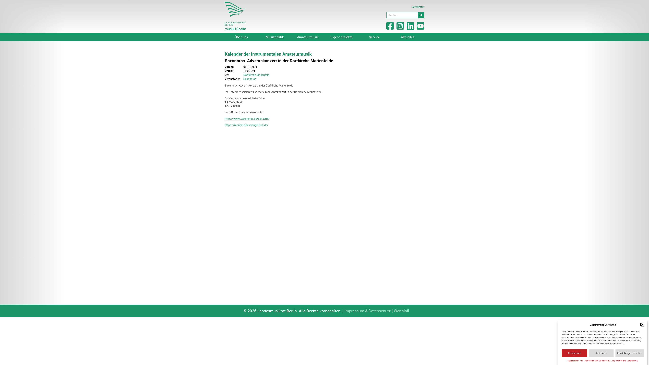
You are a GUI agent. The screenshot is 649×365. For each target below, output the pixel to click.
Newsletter (417, 7)
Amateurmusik (308, 37)
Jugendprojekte (341, 37)
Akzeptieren (574, 353)
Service (374, 37)
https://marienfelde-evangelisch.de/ (246, 125)
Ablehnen (601, 353)
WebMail (401, 310)
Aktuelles (407, 37)
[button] (642, 324)
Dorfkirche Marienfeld (256, 75)
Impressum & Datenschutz (367, 310)
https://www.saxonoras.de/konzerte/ (247, 118)
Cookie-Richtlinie (575, 360)
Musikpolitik (275, 37)
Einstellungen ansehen (629, 353)
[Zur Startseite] (235, 29)
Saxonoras (249, 79)
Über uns (241, 37)
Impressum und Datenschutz (597, 360)
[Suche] (421, 15)
